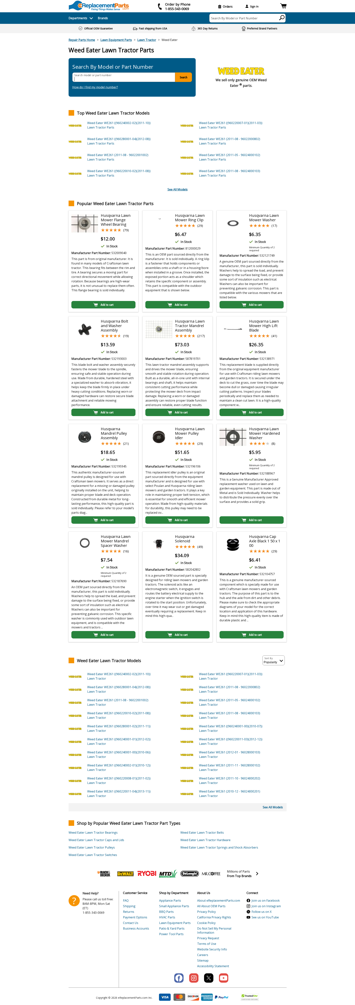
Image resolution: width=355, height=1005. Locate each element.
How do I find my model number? (95, 87)
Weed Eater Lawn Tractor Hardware (205, 840)
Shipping (129, 906)
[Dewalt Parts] (125, 873)
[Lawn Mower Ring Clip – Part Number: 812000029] (158, 223)
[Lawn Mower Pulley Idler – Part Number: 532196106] (158, 437)
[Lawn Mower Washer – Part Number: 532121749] (233, 223)
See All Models (178, 189)
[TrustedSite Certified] (249, 997)
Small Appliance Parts (174, 906)
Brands (103, 18)
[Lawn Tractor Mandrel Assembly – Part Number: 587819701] (158, 329)
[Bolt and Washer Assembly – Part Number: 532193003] (84, 329)
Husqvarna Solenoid (184, 538)
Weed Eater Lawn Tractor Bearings (93, 832)
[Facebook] (179, 978)
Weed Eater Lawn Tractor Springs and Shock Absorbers (219, 847)
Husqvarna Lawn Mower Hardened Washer (264, 433)
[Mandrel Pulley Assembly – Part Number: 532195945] (84, 437)
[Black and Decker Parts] (104, 873)
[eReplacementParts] (99, 6)
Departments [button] (78, 18)
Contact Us (130, 923)
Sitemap (203, 960)
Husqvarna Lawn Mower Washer (264, 217)
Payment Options (135, 917)
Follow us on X (262, 912)
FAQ (126, 900)
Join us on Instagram (266, 906)
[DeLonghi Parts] (189, 873)
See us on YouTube (265, 917)
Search (183, 77)
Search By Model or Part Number (234, 18)
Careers (202, 955)
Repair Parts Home (82, 40)
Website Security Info (212, 949)
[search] (282, 17)
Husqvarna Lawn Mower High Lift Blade (264, 326)
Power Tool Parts (171, 934)
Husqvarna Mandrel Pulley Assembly (114, 433)
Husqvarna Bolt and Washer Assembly (114, 326)
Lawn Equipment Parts (116, 40)
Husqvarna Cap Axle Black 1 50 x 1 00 (264, 541)
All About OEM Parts (211, 906)
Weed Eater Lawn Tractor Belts (202, 832)
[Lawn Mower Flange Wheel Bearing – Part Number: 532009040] (84, 223)
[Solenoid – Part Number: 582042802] (158, 545)
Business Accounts (136, 928)
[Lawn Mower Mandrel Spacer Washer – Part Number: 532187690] (84, 545)
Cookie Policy (206, 923)
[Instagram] (193, 978)
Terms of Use (206, 944)
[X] (208, 978)
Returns (128, 912)
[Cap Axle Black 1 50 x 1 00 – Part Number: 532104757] (233, 545)
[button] (283, 6)
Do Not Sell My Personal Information (214, 930)
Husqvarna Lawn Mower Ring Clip (190, 217)
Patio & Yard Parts (171, 928)
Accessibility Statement (213, 966)
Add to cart (107, 305)
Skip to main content (177, 8)
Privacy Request (208, 938)
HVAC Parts (167, 917)
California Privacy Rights (214, 917)
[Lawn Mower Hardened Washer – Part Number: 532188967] (233, 437)
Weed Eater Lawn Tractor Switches (93, 855)
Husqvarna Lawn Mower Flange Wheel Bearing (116, 220)
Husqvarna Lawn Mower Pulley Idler (190, 433)
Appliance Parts (170, 900)
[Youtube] (223, 978)
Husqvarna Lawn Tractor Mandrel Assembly (190, 326)
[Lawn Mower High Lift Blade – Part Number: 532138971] (233, 329)
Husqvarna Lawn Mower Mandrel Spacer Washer (116, 541)
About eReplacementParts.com (218, 900)
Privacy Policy (206, 912)
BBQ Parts (166, 912)
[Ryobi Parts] (147, 873)
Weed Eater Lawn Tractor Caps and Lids (96, 840)
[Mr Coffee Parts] (211, 873)
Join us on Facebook (266, 900)
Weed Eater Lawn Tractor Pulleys (92, 847)
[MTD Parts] (168, 873)
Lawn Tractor (146, 40)
